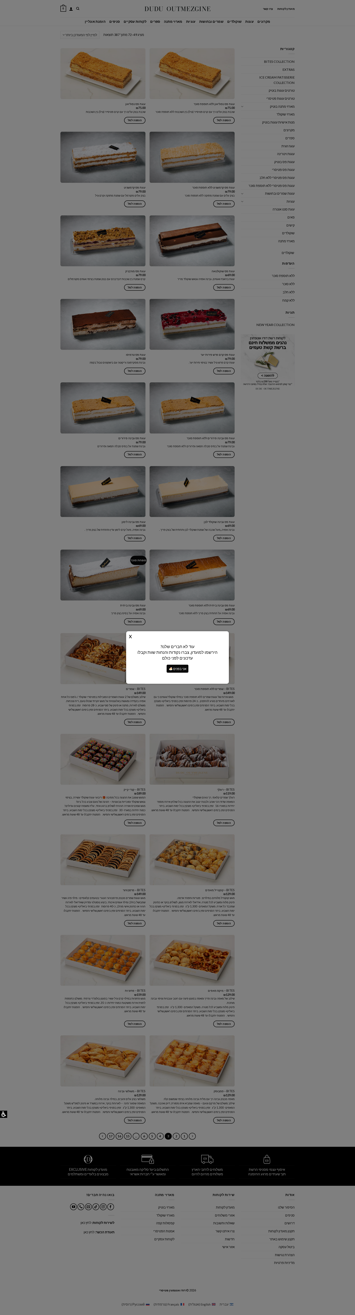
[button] (170, 668)
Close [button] (130, 636)
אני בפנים (179, 669)
